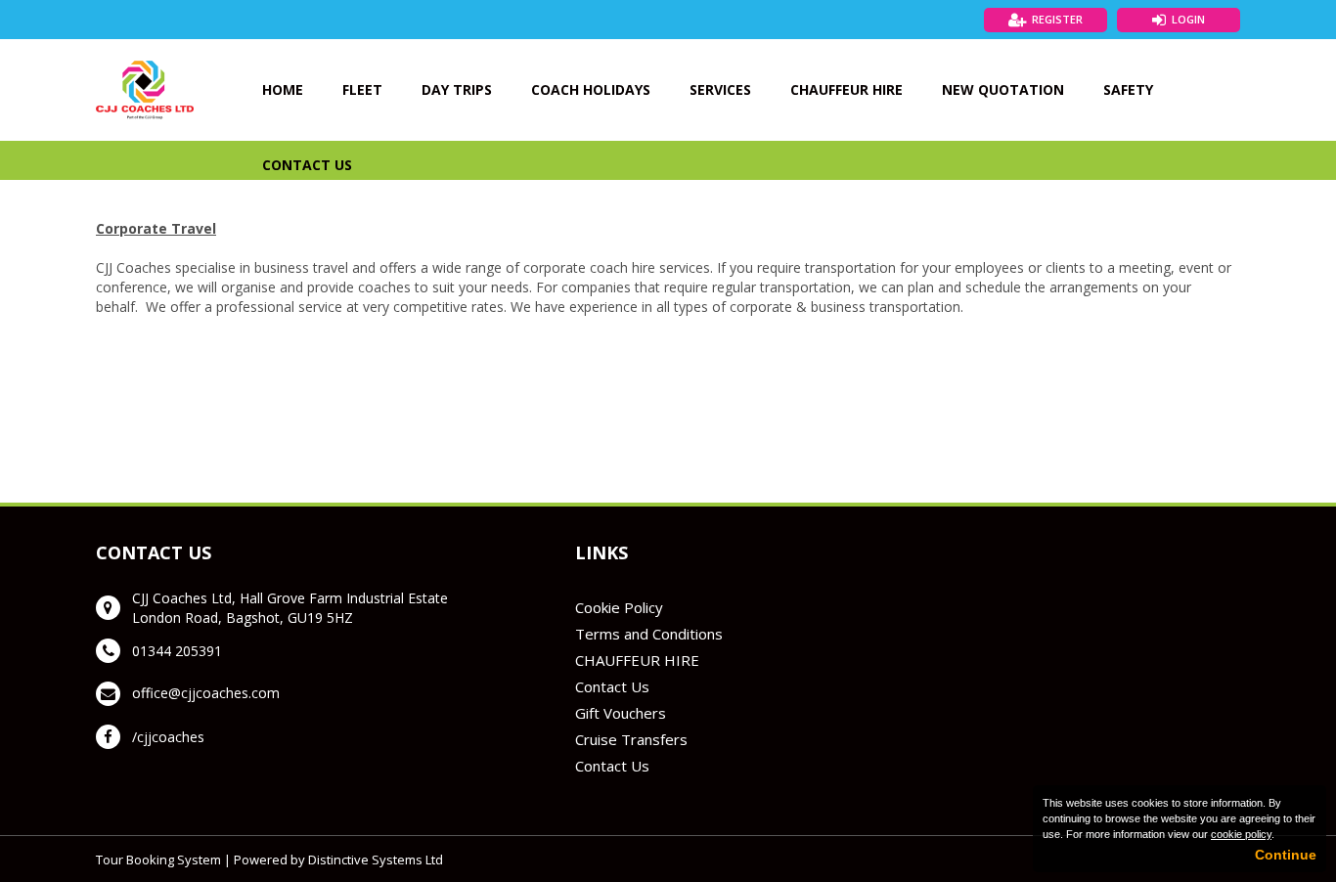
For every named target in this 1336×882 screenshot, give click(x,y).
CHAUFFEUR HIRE (846, 89)
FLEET (362, 89)
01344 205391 (177, 650)
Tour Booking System (158, 859)
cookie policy (1241, 834)
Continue (1285, 854)
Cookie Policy (619, 607)
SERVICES (720, 89)
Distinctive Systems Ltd (375, 859)
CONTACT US (307, 164)
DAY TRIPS (457, 89)
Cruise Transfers (631, 739)
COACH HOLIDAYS (590, 89)
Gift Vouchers (620, 713)
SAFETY (1128, 89)
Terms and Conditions (649, 633)
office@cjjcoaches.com (206, 693)
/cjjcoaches (168, 737)
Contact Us (612, 686)
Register (1057, 19)
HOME (282, 89)
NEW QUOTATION (1003, 89)
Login (1188, 19)
